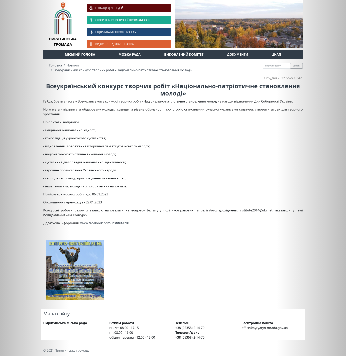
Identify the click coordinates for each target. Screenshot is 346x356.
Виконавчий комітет (183, 54)
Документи (237, 54)
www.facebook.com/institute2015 (105, 223)
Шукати (296, 65)
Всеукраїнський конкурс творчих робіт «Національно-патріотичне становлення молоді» (123, 70)
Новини (72, 65)
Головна (55, 65)
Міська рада (130, 54)
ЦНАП (276, 54)
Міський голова (80, 54)
